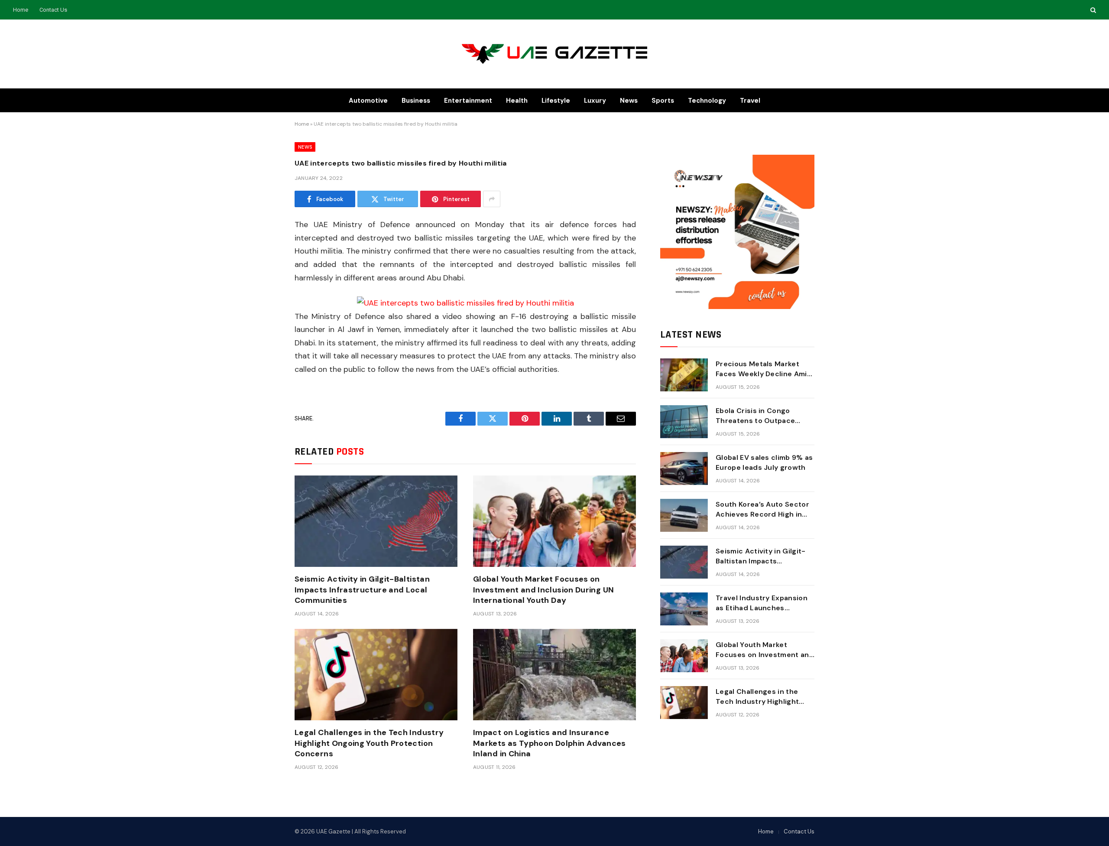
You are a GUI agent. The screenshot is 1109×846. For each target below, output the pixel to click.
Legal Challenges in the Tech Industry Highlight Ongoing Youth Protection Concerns (369, 743)
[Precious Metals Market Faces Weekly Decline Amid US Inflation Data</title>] (684, 374)
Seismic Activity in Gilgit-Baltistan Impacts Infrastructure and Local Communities (362, 589)
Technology (707, 100)
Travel (750, 100)
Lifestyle (556, 100)
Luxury (595, 100)
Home (20, 10)
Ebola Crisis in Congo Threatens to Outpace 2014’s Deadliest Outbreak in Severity (763, 416)
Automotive (368, 100)
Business (416, 100)
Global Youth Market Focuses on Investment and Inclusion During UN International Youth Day (543, 589)
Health (517, 100)
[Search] (1092, 10)
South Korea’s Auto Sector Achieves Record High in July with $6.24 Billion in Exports (762, 510)
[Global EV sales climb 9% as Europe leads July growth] (684, 468)
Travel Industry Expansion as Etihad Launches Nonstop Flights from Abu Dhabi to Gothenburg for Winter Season (761, 603)
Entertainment (468, 100)
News (629, 100)
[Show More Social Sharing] (491, 199)
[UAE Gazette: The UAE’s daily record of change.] (555, 54)
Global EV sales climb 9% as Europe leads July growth (764, 462)
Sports (663, 100)
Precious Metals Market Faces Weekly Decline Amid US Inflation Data (764, 369)
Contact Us (53, 10)
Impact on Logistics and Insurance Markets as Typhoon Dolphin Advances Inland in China (549, 743)
